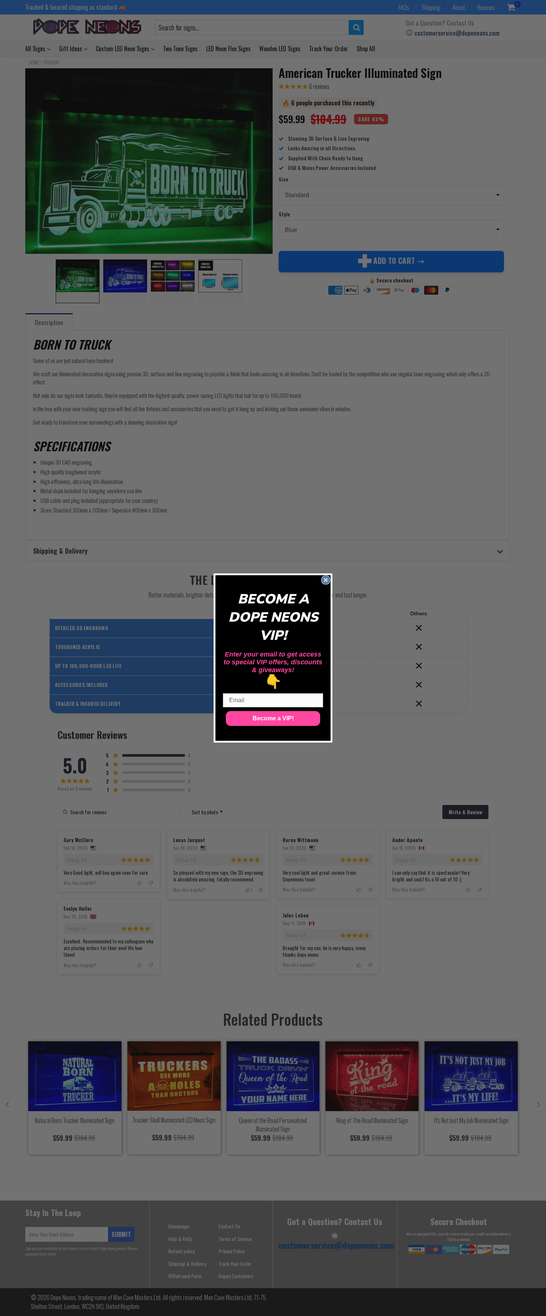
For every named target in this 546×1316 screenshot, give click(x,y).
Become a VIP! (273, 718)
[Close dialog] (325, 580)
